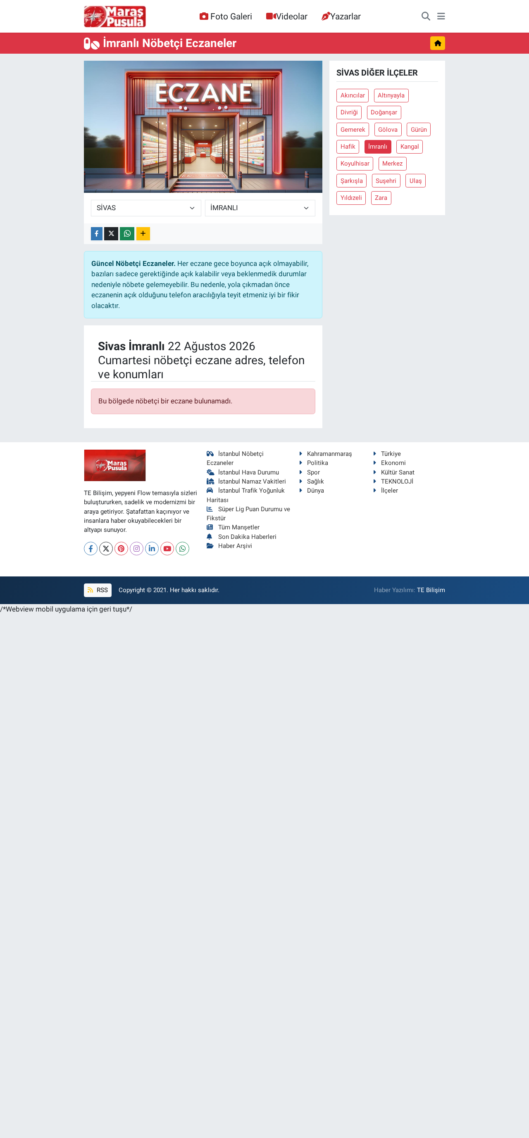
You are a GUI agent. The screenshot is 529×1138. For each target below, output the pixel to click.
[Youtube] (167, 548)
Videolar (291, 16)
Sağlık (315, 481)
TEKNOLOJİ (397, 481)
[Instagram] (136, 548)
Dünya (315, 490)
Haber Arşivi (235, 546)
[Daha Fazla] (143, 234)
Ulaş (416, 181)
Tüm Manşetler (239, 527)
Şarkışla (352, 181)
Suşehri (386, 181)
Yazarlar (345, 16)
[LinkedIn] (152, 548)
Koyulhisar (355, 163)
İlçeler (389, 490)
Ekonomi (393, 463)
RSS (101, 590)
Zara (381, 198)
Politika (317, 463)
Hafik (348, 146)
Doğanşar (384, 112)
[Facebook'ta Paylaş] (96, 234)
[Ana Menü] (441, 16)
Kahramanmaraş (329, 454)
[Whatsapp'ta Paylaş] (127, 234)
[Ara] (426, 16)
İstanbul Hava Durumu (248, 472)
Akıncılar (353, 95)
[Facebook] (91, 548)
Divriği (349, 112)
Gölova (388, 129)
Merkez (392, 163)
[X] (106, 548)
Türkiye (391, 454)
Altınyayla (391, 95)
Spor (313, 472)
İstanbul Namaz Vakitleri (252, 481)
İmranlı (377, 146)
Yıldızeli (351, 198)
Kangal (409, 146)
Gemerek (353, 129)
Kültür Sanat (398, 472)
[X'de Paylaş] (111, 234)
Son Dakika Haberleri (247, 537)
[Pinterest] (121, 548)
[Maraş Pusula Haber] (115, 16)
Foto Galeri (231, 16)
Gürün (419, 129)
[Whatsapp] (182, 548)
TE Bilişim (431, 590)
